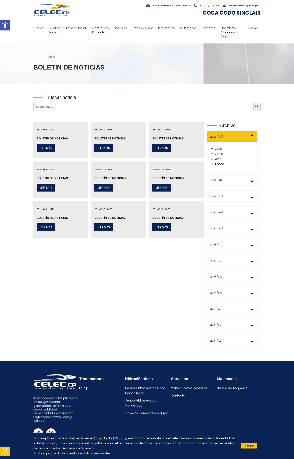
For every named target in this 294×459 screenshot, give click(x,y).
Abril (218, 159)
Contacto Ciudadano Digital (229, 32)
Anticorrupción (76, 28)
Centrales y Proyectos (100, 30)
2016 (215, 324)
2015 (215, 340)
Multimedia (188, 28)
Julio (218, 148)
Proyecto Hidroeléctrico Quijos (147, 413)
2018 (216, 292)
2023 (216, 212)
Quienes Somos (54, 30)
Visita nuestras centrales (189, 388)
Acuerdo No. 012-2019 (109, 438)
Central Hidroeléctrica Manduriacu (140, 403)
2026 (216, 136)
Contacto (208, 28)
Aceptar (249, 445)
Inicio (39, 28)
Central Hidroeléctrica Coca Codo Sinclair (145, 390)
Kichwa (253, 28)
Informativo (166, 28)
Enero (219, 164)
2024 (216, 196)
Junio (219, 153)
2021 (216, 244)
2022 (216, 228)
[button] (5, 25)
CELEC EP (5, 453)
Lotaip (83, 388)
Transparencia (142, 28)
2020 (216, 260)
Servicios (120, 28)
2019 (216, 276)
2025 (216, 180)
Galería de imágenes (232, 388)
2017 (216, 308)
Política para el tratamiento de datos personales (71, 453)
